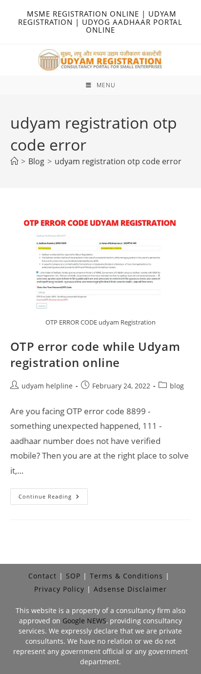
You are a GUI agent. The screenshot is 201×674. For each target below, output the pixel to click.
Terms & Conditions (126, 575)
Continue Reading (53, 498)
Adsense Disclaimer (130, 589)
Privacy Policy (59, 589)
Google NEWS (84, 620)
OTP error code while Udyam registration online (95, 354)
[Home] (14, 161)
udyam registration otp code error (118, 161)
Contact (42, 575)
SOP (73, 575)
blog (177, 385)
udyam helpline (47, 385)
